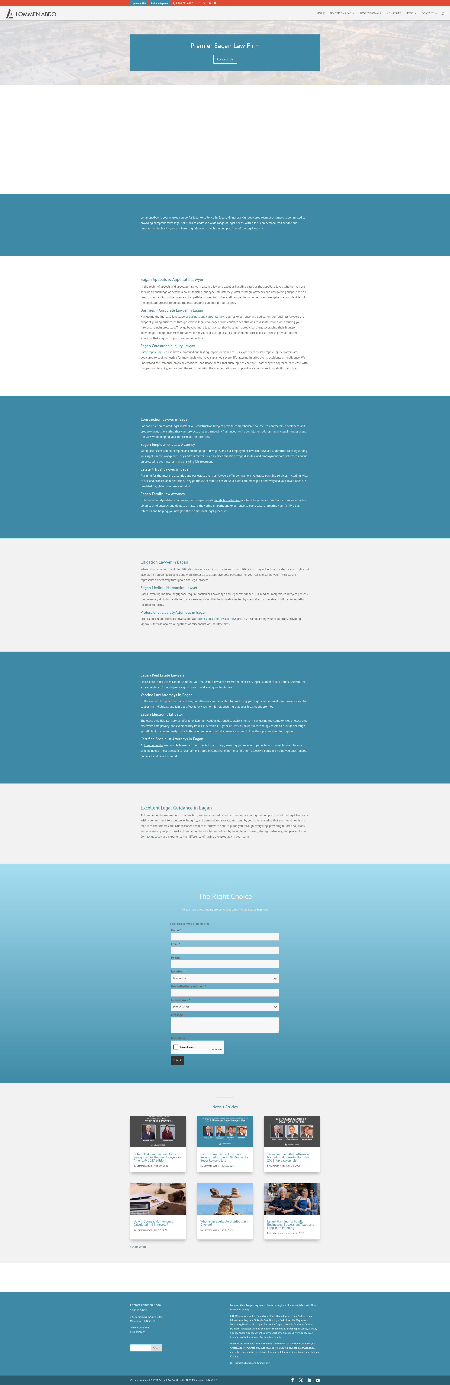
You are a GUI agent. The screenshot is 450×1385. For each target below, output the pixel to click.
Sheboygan (298, 1347)
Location (178, 971)
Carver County (299, 1332)
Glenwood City (280, 1343)
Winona (256, 1328)
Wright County (262, 1332)
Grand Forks (263, 1362)
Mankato (235, 1328)
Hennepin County (298, 1328)
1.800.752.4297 (184, 3)
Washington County (270, 1337)
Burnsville (269, 1324)
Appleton (243, 1347)
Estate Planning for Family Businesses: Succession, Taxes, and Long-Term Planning (290, 1224)
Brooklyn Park (276, 1320)
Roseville (290, 1320)
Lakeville (288, 1324)
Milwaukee (295, 1343)
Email (175, 944)
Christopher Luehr (280, 1233)
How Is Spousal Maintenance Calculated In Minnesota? (153, 1223)
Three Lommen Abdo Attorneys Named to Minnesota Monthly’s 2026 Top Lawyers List (288, 1157)
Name (176, 930)
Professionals (370, 13)
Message (178, 1015)
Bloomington (283, 1316)
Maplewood (302, 1320)
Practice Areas (340, 13)
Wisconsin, (304, 1305)
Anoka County (246, 1332)
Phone (176, 958)
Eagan (279, 1324)
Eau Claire (285, 1347)
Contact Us (225, 59)
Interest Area (180, 1000)
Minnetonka (236, 1320)
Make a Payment (160, 3)
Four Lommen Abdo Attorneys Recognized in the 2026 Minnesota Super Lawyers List (224, 1157)
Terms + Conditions (140, 1327)
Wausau (265, 1347)
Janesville (310, 1347)
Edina (309, 1316)
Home (321, 13)
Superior (274, 1347)
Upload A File (139, 3)
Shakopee (258, 1324)
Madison (306, 1343)
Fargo (248, 1362)
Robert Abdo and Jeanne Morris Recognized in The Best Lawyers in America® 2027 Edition (157, 1157)
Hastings (247, 1324)
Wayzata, (248, 1320)
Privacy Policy (137, 1331)
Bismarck (239, 1362)
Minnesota (292, 1305)
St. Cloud (299, 1324)
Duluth (308, 1324)
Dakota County (247, 1337)
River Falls (249, 1343)
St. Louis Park (261, 1320)
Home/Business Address (188, 986)
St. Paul (258, 1316)
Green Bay (254, 1347)
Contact (428, 13)
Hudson (238, 1343)
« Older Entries (138, 1246)
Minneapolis (241, 1316)
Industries (393, 13)
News (409, 13)
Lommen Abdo (144, 1165)
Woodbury (235, 1324)
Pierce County (298, 1352)
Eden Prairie (298, 1316)
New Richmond (264, 1343)
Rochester (246, 1328)
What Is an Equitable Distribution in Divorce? (224, 1223)
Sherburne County (281, 1332)
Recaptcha (178, 1038)
